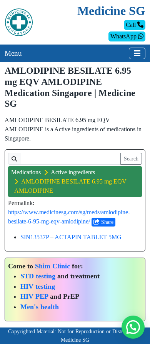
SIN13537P (34, 237)
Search (131, 159)
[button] (133, 327)
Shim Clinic (52, 266)
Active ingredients (73, 172)
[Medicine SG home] (19, 21)
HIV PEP (34, 296)
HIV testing (37, 286)
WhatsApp (124, 36)
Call (131, 25)
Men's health (39, 307)
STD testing (37, 276)
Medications (26, 172)
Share (106, 222)
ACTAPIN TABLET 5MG (88, 237)
